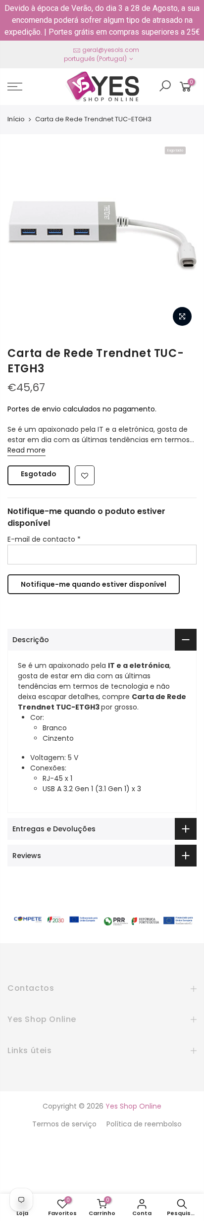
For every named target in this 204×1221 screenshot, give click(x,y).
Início (16, 119)
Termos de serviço (64, 1124)
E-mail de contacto (44, 539)
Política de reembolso (144, 1124)
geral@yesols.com (110, 50)
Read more (26, 450)
